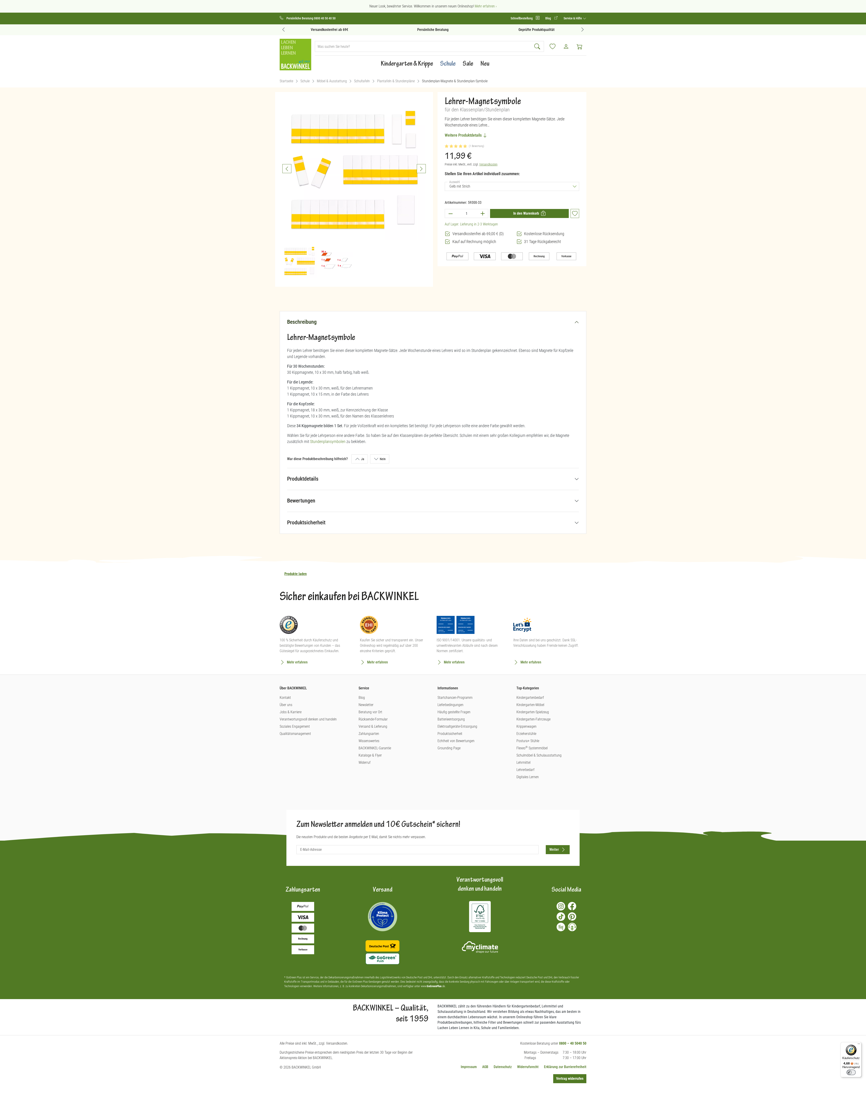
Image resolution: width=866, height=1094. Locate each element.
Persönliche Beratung (329, 30)
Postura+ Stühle (527, 741)
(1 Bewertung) (476, 146)
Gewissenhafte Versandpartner (536, 30)
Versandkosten (488, 164)
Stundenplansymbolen (327, 441)
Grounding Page (449, 748)
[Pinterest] (572, 916)
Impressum (469, 1067)
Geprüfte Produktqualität (433, 30)
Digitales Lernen (527, 777)
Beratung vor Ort (370, 712)
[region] (354, 187)
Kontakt (285, 697)
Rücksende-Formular (373, 719)
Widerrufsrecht (528, 1067)
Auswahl (455, 182)
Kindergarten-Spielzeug (532, 712)
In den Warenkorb (526, 213)
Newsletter (366, 705)
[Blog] (561, 927)
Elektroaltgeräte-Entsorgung (457, 726)
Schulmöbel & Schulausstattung (539, 755)
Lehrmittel (523, 762)
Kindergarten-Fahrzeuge (533, 719)
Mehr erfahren (297, 662)
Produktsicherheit (306, 522)
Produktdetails (302, 479)
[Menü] (858, 1045)
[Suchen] (538, 46)
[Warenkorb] (579, 46)
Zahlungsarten (369, 734)
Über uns (286, 705)
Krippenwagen (526, 726)
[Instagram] (561, 906)
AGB (485, 1067)
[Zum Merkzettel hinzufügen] (575, 213)
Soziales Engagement (295, 726)
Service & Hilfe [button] (573, 18)
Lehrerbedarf (525, 770)
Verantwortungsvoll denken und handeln (308, 719)
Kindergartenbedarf (530, 697)
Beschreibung (302, 322)
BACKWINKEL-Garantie (375, 748)
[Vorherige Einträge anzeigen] (283, 29)
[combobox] (423, 46)
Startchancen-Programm (455, 697)
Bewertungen (301, 501)
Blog (362, 697)
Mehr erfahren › (486, 6)
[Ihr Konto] (566, 46)
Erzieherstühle (526, 734)
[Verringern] (450, 213)
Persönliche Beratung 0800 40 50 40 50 (311, 18)
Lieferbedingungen (450, 705)
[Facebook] (572, 906)
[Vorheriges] (286, 168)
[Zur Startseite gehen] (295, 54)
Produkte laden (295, 574)
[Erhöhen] (482, 213)
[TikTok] (561, 916)
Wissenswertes (369, 741)
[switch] (851, 1072)
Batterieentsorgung (451, 719)
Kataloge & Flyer (370, 755)
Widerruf (365, 762)
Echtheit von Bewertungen (456, 741)
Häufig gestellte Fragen (454, 712)
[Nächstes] (421, 168)
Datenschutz (503, 1067)
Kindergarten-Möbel (530, 705)
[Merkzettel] (552, 46)
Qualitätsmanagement (295, 734)
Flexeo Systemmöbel (532, 748)
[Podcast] (572, 927)
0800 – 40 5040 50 (572, 1043)
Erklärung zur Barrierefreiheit (565, 1067)
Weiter (554, 849)
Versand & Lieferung (373, 726)
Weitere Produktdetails (464, 135)
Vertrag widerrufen (569, 1078)
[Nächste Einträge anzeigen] (582, 29)
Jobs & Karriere (291, 712)
